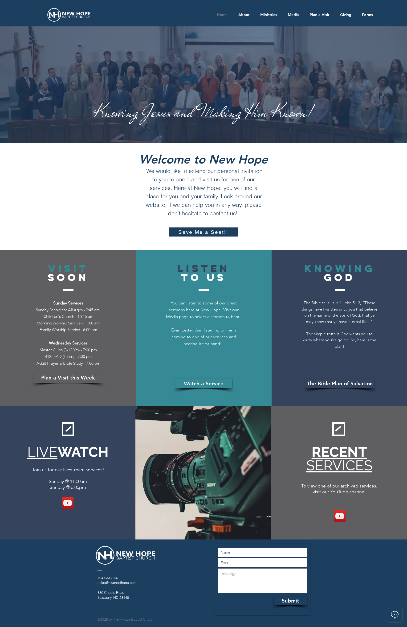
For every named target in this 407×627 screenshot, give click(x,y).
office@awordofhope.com (117, 582)
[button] (268, 15)
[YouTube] (67, 503)
